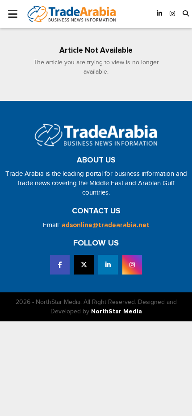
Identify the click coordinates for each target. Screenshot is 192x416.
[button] (186, 14)
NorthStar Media (116, 311)
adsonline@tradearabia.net (106, 225)
